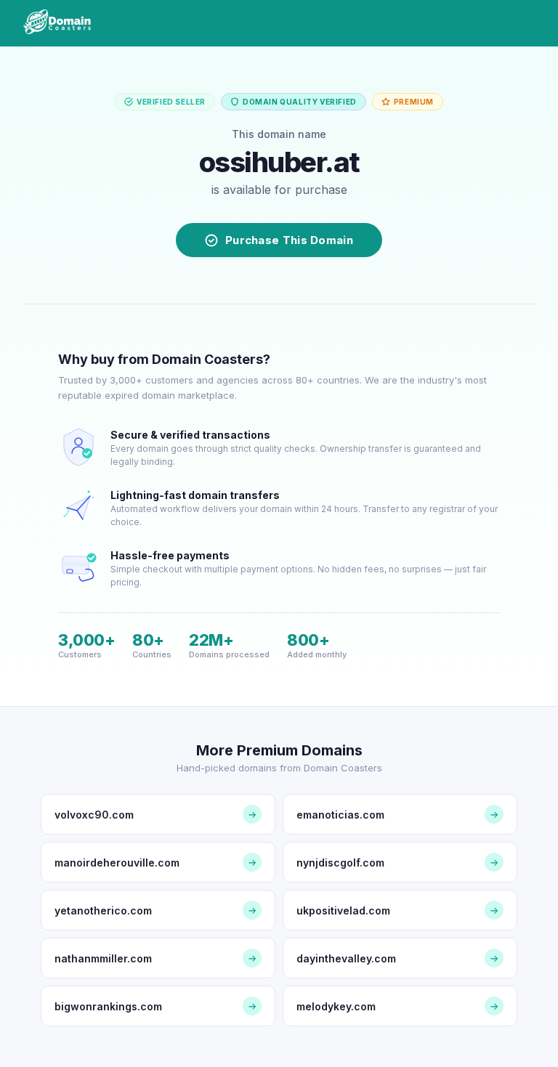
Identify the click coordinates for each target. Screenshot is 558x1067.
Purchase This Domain (289, 240)
